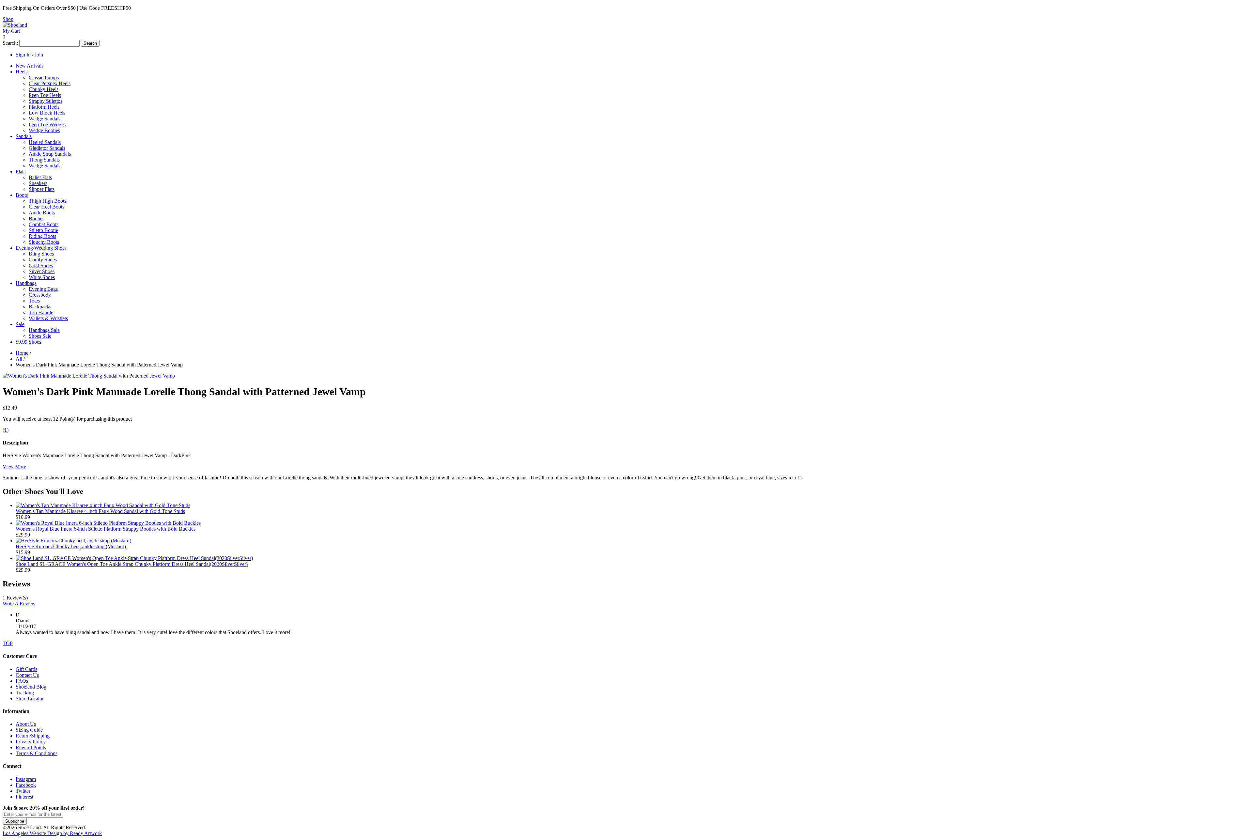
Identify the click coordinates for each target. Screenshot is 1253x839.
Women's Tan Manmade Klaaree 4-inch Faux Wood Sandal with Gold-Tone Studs (100, 511)
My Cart (11, 31)
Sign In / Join (29, 54)
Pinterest (24, 797)
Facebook (26, 785)
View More (14, 466)
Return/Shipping (33, 735)
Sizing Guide (29, 730)
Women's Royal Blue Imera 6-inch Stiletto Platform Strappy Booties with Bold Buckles (105, 529)
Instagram (26, 779)
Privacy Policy (31, 741)
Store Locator (30, 698)
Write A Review (19, 603)
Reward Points (31, 747)
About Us (26, 724)
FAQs (22, 681)
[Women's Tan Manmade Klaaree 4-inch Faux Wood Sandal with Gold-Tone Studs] (103, 505)
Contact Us (27, 675)
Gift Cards (26, 669)
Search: (10, 43)
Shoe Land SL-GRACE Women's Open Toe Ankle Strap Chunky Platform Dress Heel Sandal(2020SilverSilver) (132, 564)
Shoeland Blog (31, 687)
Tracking (25, 692)
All (19, 359)
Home (22, 353)
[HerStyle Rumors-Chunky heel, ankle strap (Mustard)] (73, 540)
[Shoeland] (15, 25)
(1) (5, 430)
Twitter (23, 791)
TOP (8, 643)
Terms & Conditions (36, 753)
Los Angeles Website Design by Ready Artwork (52, 833)
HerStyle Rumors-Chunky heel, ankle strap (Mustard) (71, 546)
